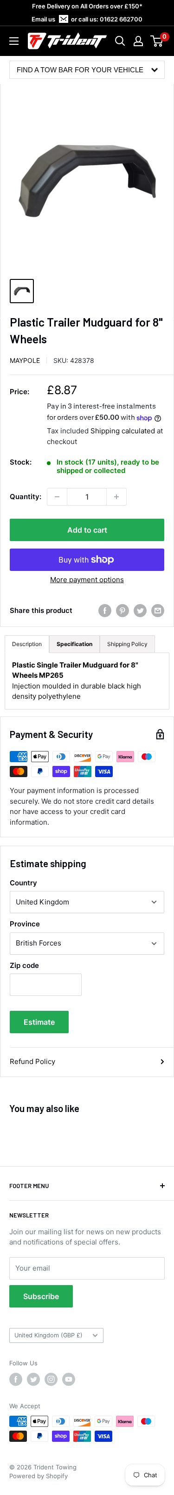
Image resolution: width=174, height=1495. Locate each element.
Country (23, 882)
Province (25, 923)
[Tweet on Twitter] (140, 610)
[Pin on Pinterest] (122, 610)
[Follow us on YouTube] (68, 1379)
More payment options (87, 579)
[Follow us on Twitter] (33, 1379)
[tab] (74, 644)
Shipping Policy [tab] (127, 643)
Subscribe (41, 1296)
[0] (157, 41)
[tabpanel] (87, 681)
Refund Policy (32, 1061)
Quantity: (25, 496)
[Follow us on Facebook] (15, 1379)
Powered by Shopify (38, 1476)
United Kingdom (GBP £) (48, 1335)
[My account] (138, 41)
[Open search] (120, 41)
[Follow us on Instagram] (51, 1379)
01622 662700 (121, 19)
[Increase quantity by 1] (116, 496)
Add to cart (87, 530)
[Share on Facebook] (104, 610)
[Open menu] (14, 41)
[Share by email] (157, 610)
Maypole (25, 360)
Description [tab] (27, 643)
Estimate (39, 1022)
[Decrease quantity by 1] (57, 496)
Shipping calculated (122, 430)
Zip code (24, 965)
